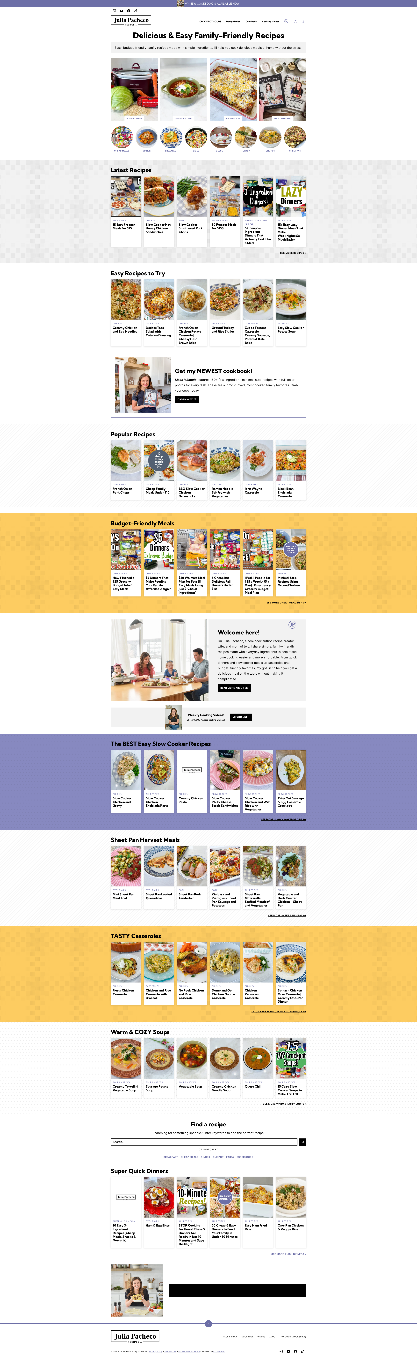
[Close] (267, 642)
